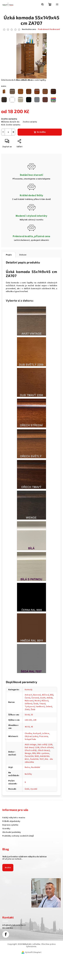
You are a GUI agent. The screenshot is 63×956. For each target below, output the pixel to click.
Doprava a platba (10, 824)
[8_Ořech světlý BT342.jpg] (31, 443)
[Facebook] (5, 934)
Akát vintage (30, 744)
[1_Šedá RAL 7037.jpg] (31, 658)
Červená (35, 697)
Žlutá (33, 709)
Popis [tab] (9, 254)
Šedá (35, 703)
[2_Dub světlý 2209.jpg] (31, 351)
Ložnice (45, 733)
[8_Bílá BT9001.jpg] (31, 535)
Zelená (49, 706)
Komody (28, 689)
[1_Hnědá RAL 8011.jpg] (31, 627)
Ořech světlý (31, 750)
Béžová (45, 694)
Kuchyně (37, 733)
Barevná (37, 694)
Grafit (42, 697)
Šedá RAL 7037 (37, 759)
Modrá (37, 700)
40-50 (27, 726)
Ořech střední (46, 747)
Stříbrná (28, 703)
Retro (27, 767)
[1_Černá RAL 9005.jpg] (31, 597)
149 (34, 720)
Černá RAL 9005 (32, 756)
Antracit (28, 694)
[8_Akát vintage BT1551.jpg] (31, 321)
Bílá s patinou (43, 753)
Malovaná (29, 700)
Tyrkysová (30, 706)
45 (32, 726)
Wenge (28, 753)
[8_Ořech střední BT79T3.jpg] (31, 413)
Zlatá (27, 709)
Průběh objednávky (11, 821)
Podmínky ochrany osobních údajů (18, 835)
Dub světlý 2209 (45, 744)
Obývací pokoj (31, 736)
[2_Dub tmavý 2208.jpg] (31, 382)
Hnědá (50, 697)
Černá (27, 697)
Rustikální (35, 767)
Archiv (8, 867)
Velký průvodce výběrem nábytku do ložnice (24, 856)
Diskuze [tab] (23, 254)
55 (32, 714)
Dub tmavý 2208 (32, 747)
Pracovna (43, 736)
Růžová (45, 700)
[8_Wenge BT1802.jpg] (31, 505)
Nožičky (28, 774)
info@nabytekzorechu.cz (14, 925)
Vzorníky (6, 828)
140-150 (28, 720)
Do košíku (41, 132)
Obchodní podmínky (11, 832)
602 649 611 (7, 928)
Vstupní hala (30, 739)
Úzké (27, 789)
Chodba (28, 733)
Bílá (51, 694)
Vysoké (33, 789)
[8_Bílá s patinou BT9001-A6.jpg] (31, 566)
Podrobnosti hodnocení (49, 29)
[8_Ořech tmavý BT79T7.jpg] (31, 474)
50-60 (27, 714)
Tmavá (42, 703)
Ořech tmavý (44, 750)
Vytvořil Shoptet (33, 952)
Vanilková (40, 706)
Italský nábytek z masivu (13, 817)
